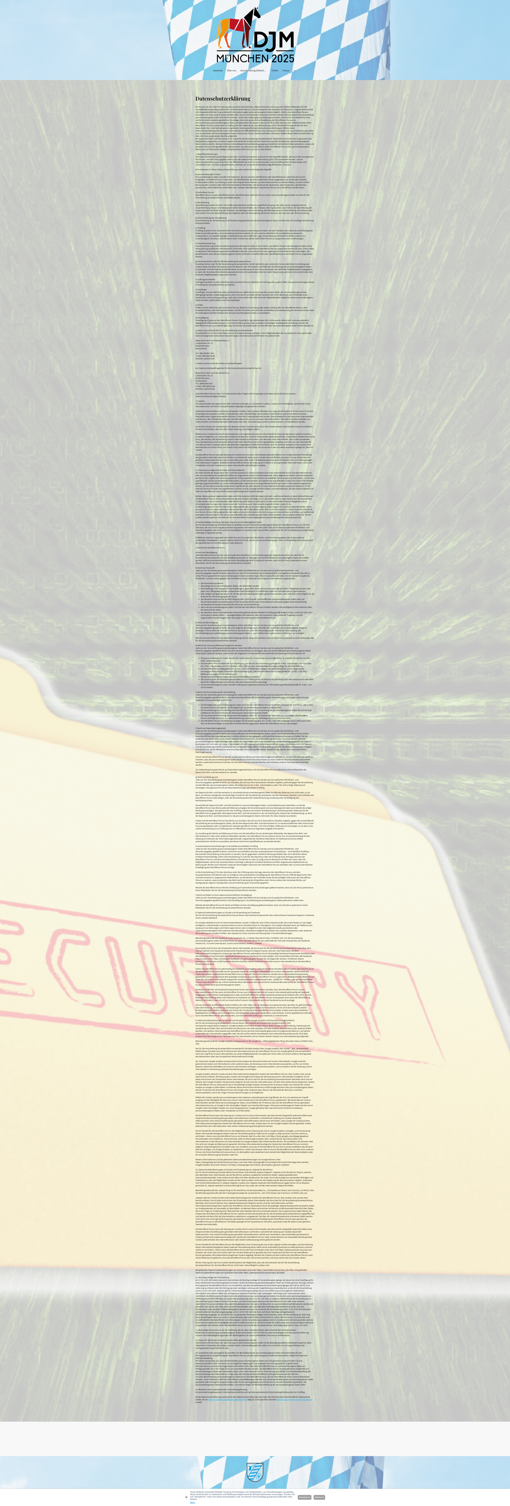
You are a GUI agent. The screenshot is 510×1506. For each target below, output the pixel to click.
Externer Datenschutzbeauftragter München (227, 1399)
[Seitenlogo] (255, 34)
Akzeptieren (304, 1497)
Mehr (192, 1502)
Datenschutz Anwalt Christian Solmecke (294, 1399)
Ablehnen (319, 1497)
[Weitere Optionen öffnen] (295, 70)
